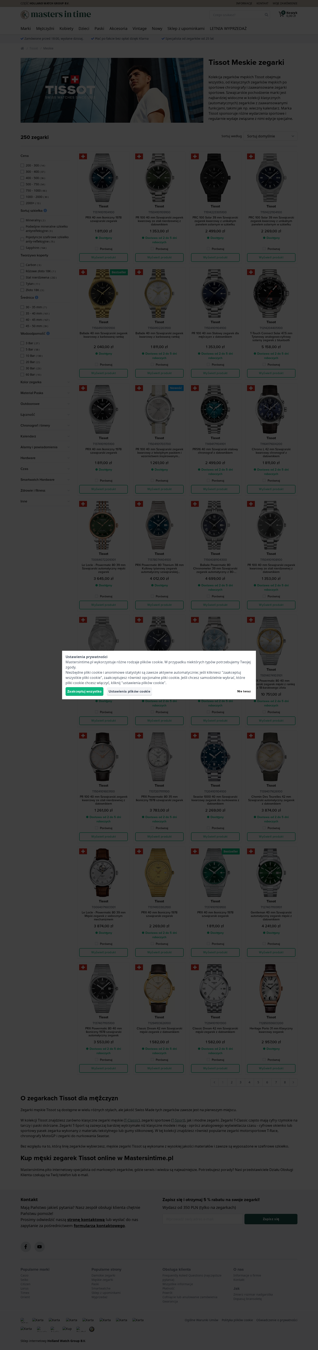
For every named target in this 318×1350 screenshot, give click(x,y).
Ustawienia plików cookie (130, 691)
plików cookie (151, 662)
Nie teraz (244, 691)
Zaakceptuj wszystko (84, 691)
